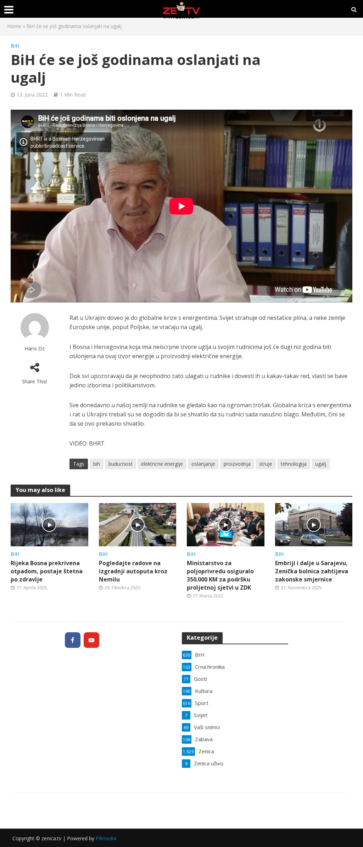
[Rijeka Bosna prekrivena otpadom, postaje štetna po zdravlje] (49, 524)
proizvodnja (237, 463)
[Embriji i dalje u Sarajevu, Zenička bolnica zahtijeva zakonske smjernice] (314, 524)
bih (96, 463)
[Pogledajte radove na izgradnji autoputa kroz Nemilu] (138, 524)
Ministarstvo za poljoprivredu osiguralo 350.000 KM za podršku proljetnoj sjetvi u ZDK (220, 575)
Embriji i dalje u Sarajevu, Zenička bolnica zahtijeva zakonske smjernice (311, 571)
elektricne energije (162, 463)
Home (14, 26)
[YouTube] (91, 640)
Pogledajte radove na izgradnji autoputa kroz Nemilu (133, 571)
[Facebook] (72, 640)
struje (265, 463)
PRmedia (106, 838)
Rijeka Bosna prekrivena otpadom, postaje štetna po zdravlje (47, 571)
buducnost (120, 463)
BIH (15, 45)
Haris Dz (34, 348)
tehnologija (294, 463)
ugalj (320, 463)
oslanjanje (203, 463)
